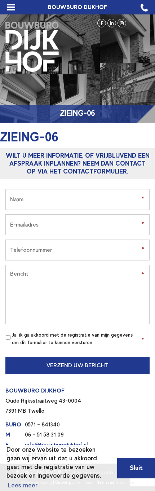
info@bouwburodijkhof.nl (56, 445)
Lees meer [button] (22, 485)
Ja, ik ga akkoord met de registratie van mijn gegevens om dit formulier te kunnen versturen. (72, 338)
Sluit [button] (136, 468)
